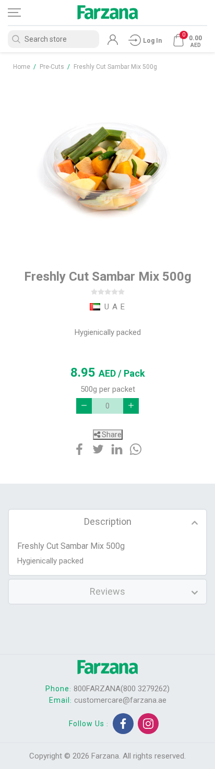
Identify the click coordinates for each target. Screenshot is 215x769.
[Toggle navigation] (23, 12)
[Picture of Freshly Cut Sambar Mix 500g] (107, 164)
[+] (131, 406)
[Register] (113, 42)
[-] (84, 406)
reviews (107, 591)
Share (111, 434)
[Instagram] (148, 723)
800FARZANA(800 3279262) (122, 688)
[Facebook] (123, 723)
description (108, 521)
